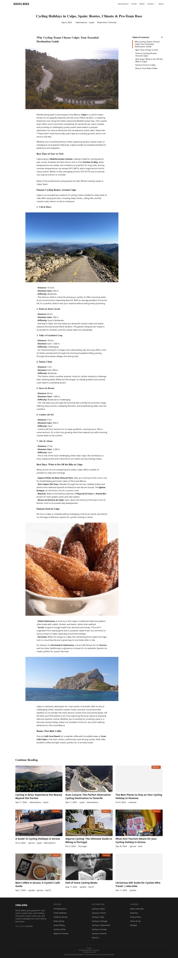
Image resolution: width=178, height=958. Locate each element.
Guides (150, 4)
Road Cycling (59, 921)
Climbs (134, 4)
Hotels (142, 4)
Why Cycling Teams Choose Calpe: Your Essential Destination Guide (147, 44)
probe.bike (29, 926)
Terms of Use (135, 921)
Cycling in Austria (99, 933)
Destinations (123, 4)
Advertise (134, 913)
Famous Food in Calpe (145, 65)
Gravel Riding (59, 925)
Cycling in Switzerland (101, 925)
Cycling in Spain (98, 909)
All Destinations (60, 909)
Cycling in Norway (99, 929)
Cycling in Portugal (99, 921)
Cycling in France (99, 913)
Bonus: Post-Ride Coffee (146, 68)
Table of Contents (140, 37)
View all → (96, 937)
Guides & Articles (61, 917)
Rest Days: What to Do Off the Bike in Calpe (149, 60)
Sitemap (133, 925)
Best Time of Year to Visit (146, 50)
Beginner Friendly (61, 933)
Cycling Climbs (60, 929)
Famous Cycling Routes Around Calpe (146, 54)
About (161, 4)
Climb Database (60, 913)
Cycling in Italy (98, 917)
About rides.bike (136, 909)
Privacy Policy (135, 917)
